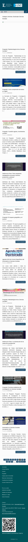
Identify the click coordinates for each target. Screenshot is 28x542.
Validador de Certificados (7, 492)
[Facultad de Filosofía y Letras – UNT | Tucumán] (14, 5)
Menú (5, 11)
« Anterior (6, 459)
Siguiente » (22, 461)
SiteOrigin (13, 539)
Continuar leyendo (20, 71)
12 (17, 461)
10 (11, 461)
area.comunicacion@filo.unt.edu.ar (9, 513)
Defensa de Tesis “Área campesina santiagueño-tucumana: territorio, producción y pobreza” (11, 175)
